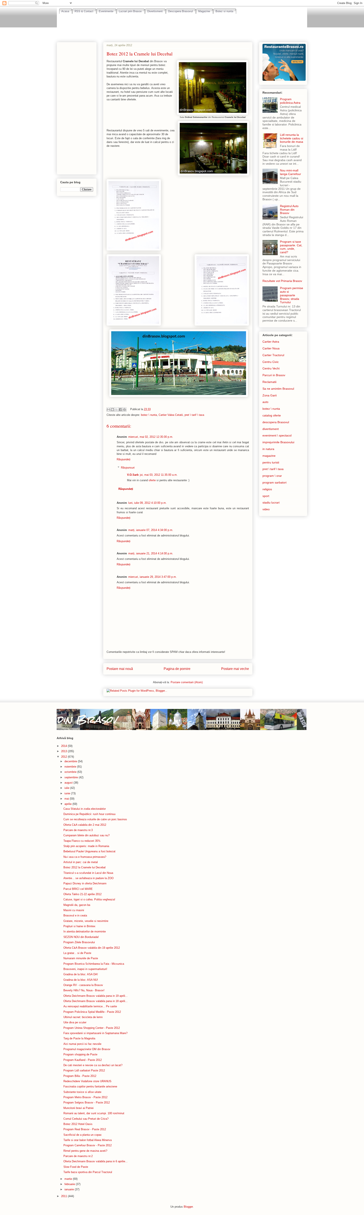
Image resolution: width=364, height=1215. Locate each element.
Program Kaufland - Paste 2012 (82, 1059)
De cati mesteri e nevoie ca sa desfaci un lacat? (92, 1065)
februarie (70, 1184)
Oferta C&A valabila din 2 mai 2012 (84, 824)
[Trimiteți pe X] (116, 409)
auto (265, 402)
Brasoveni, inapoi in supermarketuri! (85, 969)
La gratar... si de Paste (77, 953)
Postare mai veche (235, 669)
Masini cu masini (73, 910)
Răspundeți (123, 459)
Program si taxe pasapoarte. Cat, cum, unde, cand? (291, 247)
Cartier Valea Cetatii (171, 414)
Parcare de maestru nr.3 (78, 830)
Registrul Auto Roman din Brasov (289, 209)
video (266, 509)
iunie (67, 793)
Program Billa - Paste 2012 (79, 1076)
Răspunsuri (128, 467)
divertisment (270, 429)
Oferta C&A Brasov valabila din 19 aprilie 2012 (91, 947)
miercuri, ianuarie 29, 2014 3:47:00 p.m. (152, 576)
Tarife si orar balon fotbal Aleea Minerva (87, 1140)
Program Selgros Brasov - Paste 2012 (86, 1102)
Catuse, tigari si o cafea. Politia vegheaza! (89, 899)
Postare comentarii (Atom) (187, 682)
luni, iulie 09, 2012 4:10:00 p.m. (147, 502)
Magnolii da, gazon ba (76, 905)
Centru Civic (270, 362)
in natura (268, 449)
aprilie (68, 804)
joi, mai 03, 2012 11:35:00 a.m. (159, 474)
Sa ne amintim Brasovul (278, 388)
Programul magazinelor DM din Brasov (86, 1049)
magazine (269, 455)
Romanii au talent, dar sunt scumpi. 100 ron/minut (93, 1113)
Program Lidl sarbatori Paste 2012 (84, 1070)
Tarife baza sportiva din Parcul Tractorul (87, 1172)
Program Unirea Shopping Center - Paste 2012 (91, 1027)
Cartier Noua (271, 348)
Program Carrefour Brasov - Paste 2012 (87, 1145)
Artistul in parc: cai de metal (80, 862)
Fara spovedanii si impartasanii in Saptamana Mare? (95, 1033)
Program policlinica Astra (290, 100)
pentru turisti (270, 462)
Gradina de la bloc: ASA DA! (80, 974)
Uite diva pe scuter (74, 1022)
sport (265, 496)
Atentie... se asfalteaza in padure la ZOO (88, 878)
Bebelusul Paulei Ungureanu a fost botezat (89, 851)
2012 (64, 756)
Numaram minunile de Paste (80, 958)
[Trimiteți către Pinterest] (124, 409)
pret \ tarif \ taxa (194, 414)
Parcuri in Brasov (273, 375)
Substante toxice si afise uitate (82, 1092)
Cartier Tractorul (273, 355)
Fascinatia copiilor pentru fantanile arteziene (90, 1086)
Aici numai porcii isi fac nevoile (82, 1043)
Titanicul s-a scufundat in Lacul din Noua (88, 872)
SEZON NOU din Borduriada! (81, 937)
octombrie (70, 771)
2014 (64, 746)
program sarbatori (274, 482)
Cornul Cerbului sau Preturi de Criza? (85, 1118)
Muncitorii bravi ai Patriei (78, 1108)
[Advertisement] (182, 25)
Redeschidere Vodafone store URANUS (87, 1081)
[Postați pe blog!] (112, 409)
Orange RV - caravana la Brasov (83, 985)
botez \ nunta (149, 414)
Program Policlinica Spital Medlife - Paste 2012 (92, 1011)
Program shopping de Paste (80, 1054)
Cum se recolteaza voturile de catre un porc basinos (95, 819)
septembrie (71, 777)
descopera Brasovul (275, 422)
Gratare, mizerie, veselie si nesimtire (85, 921)
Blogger (188, 1206)
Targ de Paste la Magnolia (79, 1038)
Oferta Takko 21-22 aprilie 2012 (82, 894)
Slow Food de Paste (75, 1166)
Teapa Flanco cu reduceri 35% (81, 840)
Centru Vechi (271, 368)
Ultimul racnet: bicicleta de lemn (83, 1017)
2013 (64, 751)
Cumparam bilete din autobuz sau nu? (86, 835)
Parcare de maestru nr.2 (78, 1156)
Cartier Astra (270, 341)
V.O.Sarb (133, 474)
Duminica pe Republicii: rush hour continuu (89, 814)
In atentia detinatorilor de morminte (84, 931)
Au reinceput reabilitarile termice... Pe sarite (90, 1006)
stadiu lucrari (271, 502)
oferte (152, 480)
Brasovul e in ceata (75, 915)
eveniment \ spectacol (277, 435)
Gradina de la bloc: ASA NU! (80, 979)
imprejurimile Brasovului (278, 442)
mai (67, 798)
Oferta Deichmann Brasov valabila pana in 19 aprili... (95, 995)
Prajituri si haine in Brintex (79, 926)
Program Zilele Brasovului (79, 942)
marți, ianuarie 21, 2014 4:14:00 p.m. (150, 553)
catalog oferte (271, 415)
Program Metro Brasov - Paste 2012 (85, 1097)
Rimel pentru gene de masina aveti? (85, 1150)
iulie (67, 787)
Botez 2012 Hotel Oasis (77, 1124)
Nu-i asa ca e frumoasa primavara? (84, 856)
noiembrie (70, 766)
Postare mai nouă (120, 669)
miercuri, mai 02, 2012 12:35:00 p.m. (150, 436)
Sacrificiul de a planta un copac (82, 1134)
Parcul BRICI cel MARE (78, 888)
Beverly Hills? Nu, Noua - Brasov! (83, 990)
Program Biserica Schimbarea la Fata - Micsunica (93, 963)
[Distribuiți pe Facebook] (120, 409)
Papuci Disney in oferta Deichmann (84, 883)
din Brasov (87, 719)
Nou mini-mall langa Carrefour (290, 172)
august (69, 782)
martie (68, 1178)
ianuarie (69, 1189)
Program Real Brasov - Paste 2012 (84, 1129)
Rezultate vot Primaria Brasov (282, 281)
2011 (64, 1196)
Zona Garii (269, 395)
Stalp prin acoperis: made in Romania (86, 846)
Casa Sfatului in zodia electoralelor (84, 808)
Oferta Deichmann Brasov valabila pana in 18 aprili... (95, 1001)
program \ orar (272, 475)
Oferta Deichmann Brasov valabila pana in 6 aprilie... (95, 1161)
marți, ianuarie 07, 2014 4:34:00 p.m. (150, 530)
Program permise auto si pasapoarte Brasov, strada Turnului (291, 295)
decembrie (71, 761)
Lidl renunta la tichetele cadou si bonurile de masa (291, 138)
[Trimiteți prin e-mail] (108, 409)
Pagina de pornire (177, 669)
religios (267, 489)
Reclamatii (269, 382)
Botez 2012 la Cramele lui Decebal (84, 867)
